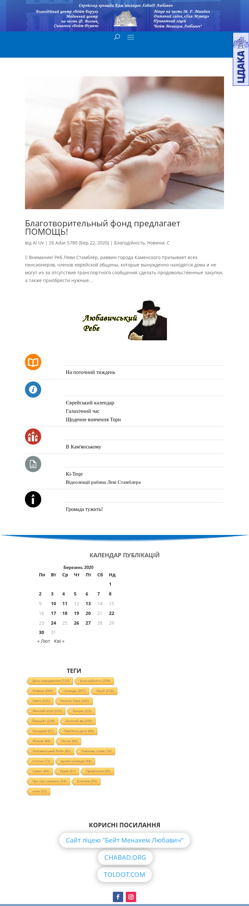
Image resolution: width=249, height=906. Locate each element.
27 (88, 623)
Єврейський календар (90, 402)
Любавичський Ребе (51, 751)
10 (53, 603)
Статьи (41, 761)
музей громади (76, 761)
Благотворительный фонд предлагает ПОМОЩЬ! (102, 227)
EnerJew (87, 781)
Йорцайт (43, 721)
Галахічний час (83, 411)
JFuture (41, 741)
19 (76, 613)
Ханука (82, 711)
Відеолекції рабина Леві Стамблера (103, 482)
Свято (41, 701)
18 (64, 613)
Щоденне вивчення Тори (93, 419)
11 (64, 603)
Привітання (98, 771)
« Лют (43, 641)
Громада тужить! (84, 509)
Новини (155, 243)
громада (75, 691)
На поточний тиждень (90, 372)
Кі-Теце (74, 474)
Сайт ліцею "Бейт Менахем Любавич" (125, 840)
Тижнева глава (96, 751)
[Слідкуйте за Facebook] (118, 897)
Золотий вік (78, 721)
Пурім (68, 771)
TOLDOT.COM (124, 874)
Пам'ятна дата (79, 731)
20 (88, 613)
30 (41, 632)
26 (76, 623)
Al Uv (38, 243)
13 (88, 603)
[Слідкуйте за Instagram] (131, 897)
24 (53, 623)
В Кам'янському (83, 446)
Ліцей (105, 691)
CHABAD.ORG (125, 857)
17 (53, 613)
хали (39, 791)
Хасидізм (42, 731)
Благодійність (129, 243)
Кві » (59, 641)
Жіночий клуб (47, 711)
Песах (69, 741)
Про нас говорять (49, 781)
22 (111, 613)
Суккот (40, 771)
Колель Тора (75, 701)
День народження (50, 681)
